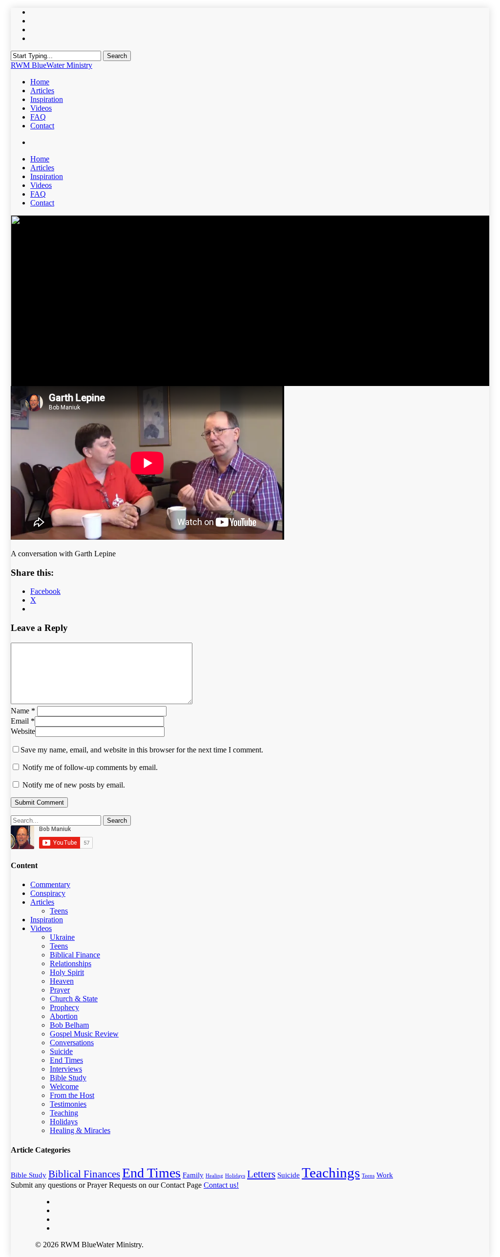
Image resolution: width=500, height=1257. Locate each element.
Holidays (64, 1121)
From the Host (72, 1095)
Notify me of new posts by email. (73, 785)
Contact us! (221, 1185)
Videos (41, 185)
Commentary (50, 884)
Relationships (70, 963)
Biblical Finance (75, 955)
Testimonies (68, 1104)
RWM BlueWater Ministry (51, 65)
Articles (42, 167)
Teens (59, 911)
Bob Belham (69, 1025)
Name (23, 711)
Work (384, 1175)
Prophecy (64, 1007)
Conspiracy (47, 893)
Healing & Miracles (80, 1130)
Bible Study (68, 1078)
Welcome (64, 1086)
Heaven (62, 981)
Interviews (66, 1069)
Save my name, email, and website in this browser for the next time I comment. (142, 750)
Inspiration (46, 176)
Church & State (74, 998)
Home (39, 159)
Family (193, 1175)
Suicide (61, 1051)
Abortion (64, 1016)
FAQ (38, 194)
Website (23, 731)
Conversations (72, 1042)
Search (117, 56)
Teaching (64, 1113)
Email (23, 721)
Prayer (60, 990)
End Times (66, 1060)
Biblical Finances (84, 1174)
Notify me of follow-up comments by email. (90, 767)
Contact (42, 203)
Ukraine (62, 937)
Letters (261, 1174)
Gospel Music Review (84, 1034)
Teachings (331, 1172)
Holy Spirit (67, 972)
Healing (214, 1175)
